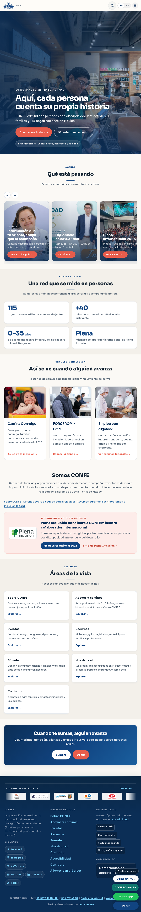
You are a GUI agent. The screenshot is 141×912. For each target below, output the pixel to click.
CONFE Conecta (125, 887)
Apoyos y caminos (64, 822)
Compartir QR (126, 878)
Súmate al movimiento (73, 132)
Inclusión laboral (92, 898)
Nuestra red (59, 846)
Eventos (56, 828)
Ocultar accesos (127, 871)
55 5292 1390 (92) (47, 898)
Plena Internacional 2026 (60, 545)
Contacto (57, 852)
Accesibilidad (60, 858)
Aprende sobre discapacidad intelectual (49, 501)
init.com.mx (86, 904)
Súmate (61, 754)
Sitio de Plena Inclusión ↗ (100, 545)
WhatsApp (126, 896)
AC (121, 5)
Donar (81, 754)
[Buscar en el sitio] (112, 5)
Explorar (14, 614)
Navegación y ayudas (110, 850)
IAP (127, 5)
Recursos (57, 834)
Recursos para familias (92, 501)
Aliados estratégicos (66, 870)
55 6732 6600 (69, 898)
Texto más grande (108, 843)
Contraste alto (106, 835)
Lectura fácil (105, 826)
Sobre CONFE (12, 501)
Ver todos (127, 788)
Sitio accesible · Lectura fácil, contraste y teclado (48, 143)
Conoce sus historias (34, 132)
